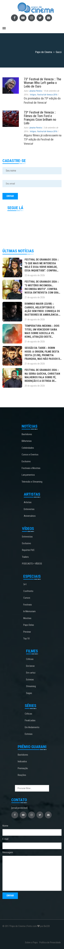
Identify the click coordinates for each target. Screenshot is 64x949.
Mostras (27, 618)
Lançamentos (28, 474)
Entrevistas (29, 509)
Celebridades (28, 447)
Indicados (22, 761)
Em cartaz (31, 672)
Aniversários (30, 515)
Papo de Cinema (17, 926)
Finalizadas (30, 720)
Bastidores (27, 434)
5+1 (25, 584)
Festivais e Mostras (31, 468)
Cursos (26, 597)
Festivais (27, 604)
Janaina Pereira (35, 91)
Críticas (29, 659)
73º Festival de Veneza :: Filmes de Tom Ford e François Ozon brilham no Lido (40, 117)
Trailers (25, 556)
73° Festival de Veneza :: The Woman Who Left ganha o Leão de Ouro (42, 82)
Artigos (33, 94)
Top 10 (26, 638)
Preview (27, 631)
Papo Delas (28, 624)
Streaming (31, 686)
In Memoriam (29, 611)
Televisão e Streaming (32, 481)
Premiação (23, 768)
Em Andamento (32, 727)
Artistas (28, 502)
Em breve (30, 665)
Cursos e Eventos (30, 454)
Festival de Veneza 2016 (47, 94)
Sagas (29, 693)
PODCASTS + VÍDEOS (32, 563)
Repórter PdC (28, 550)
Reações (22, 775)
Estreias (30, 679)
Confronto (28, 591)
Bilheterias (27, 441)
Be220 (47, 926)
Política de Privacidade (50, 942)
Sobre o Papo (31, 942)
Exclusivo (26, 461)
